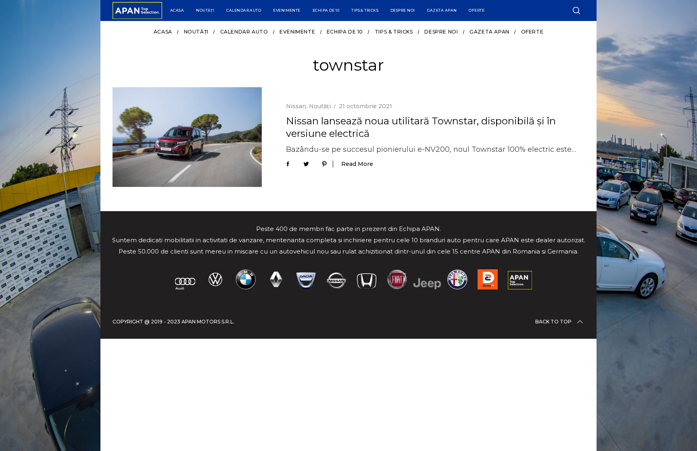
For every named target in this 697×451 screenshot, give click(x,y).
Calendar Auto (243, 10)
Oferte (476, 10)
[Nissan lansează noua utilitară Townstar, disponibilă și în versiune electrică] (187, 137)
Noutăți (205, 10)
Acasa (177, 10)
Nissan (296, 106)
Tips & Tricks (364, 10)
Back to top (553, 322)
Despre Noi (402, 10)
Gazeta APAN (442, 10)
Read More (357, 164)
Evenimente (287, 10)
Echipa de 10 (326, 10)
